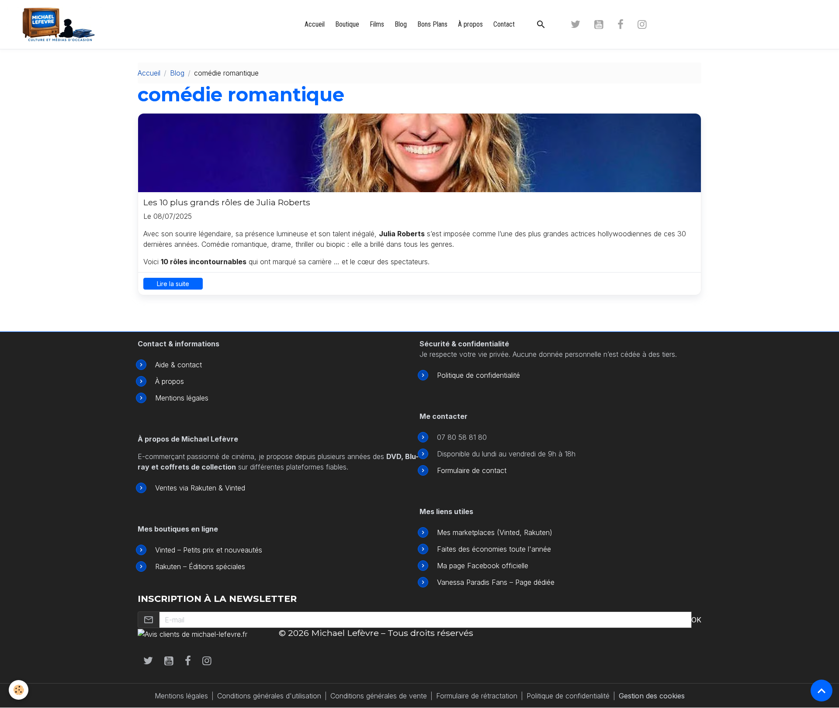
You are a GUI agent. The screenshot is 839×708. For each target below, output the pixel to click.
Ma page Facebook (468, 565)
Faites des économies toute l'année (494, 549)
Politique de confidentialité (478, 375)
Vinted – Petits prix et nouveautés (208, 550)
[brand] (61, 24)
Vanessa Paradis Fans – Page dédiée (496, 582)
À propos (470, 24)
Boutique (347, 24)
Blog (401, 24)
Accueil (315, 24)
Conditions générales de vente (378, 695)
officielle (513, 565)
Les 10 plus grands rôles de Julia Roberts (226, 202)
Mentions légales (181, 398)
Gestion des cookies (652, 695)
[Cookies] (18, 690)
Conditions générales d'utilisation (269, 695)
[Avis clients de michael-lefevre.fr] (192, 633)
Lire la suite (173, 283)
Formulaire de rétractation (476, 695)
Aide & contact (178, 364)
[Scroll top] (821, 690)
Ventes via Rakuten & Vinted (200, 488)
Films (377, 24)
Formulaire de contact (471, 470)
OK (696, 619)
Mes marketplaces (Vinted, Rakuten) (494, 532)
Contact (504, 24)
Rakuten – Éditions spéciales (200, 566)
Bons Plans (432, 24)
